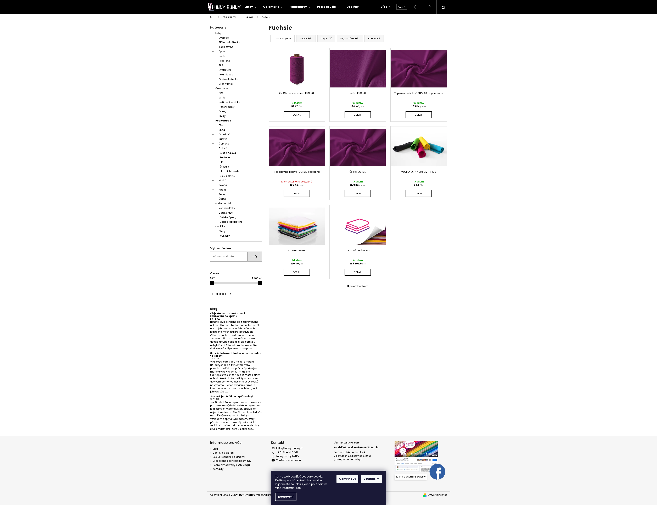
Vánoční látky (227, 208)
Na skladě (223, 294)
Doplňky (220, 226)
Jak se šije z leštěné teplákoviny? (232, 396)
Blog (215, 449)
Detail (297, 114)
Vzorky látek (226, 84)
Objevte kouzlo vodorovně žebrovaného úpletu (227, 315)
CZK (401, 6)
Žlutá (222, 130)
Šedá (222, 194)
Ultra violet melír (229, 171)
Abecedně (374, 38)
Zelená (223, 185)
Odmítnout (347, 479)
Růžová (223, 139)
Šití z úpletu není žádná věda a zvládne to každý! (235, 354)
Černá (222, 199)
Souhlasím (371, 479)
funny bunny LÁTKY (287, 456)
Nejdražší (326, 38)
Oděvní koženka (228, 79)
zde (298, 488)
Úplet (222, 51)
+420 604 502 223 (287, 452)
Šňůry (222, 116)
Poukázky (224, 235)
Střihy (222, 231)
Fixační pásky (226, 107)
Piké (221, 65)
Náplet (223, 56)
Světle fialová (228, 153)
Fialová (223, 148)
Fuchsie (225, 157)
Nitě (221, 93)
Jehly (222, 97)
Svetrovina (225, 70)
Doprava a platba (223, 452)
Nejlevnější (306, 38)
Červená (224, 143)
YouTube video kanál (288, 460)
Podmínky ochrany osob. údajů (231, 465)
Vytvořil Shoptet (437, 495)
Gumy (222, 111)
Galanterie (221, 88)
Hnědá (223, 189)
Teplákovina (226, 47)
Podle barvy (223, 120)
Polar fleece (226, 74)
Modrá (222, 180)
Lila (221, 162)
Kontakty (218, 469)
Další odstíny (227, 176)
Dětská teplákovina (231, 222)
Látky (218, 33)
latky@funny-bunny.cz (290, 448)
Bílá (221, 125)
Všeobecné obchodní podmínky (232, 461)
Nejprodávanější (349, 38)
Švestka (224, 166)
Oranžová (225, 134)
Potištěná (224, 61)
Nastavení (286, 497)
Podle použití (223, 203)
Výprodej (224, 38)
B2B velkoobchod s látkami (229, 457)
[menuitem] (250, 7)
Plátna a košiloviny (230, 42)
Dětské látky (226, 212)
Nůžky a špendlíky (229, 102)
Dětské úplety (228, 217)
